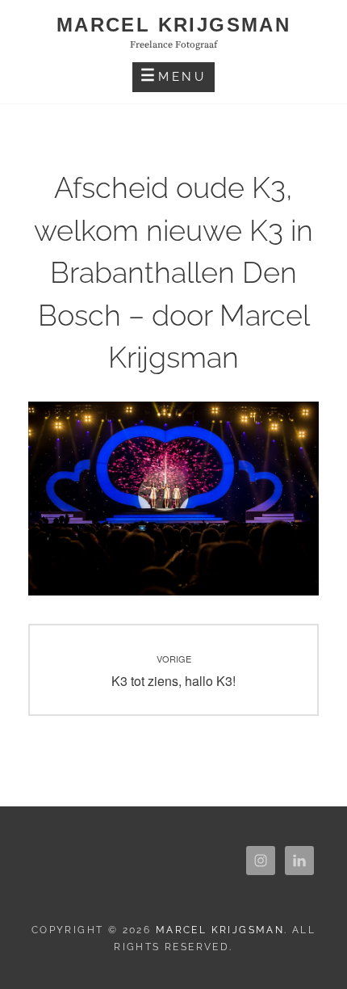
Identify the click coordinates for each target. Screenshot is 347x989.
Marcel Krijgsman (173, 25)
